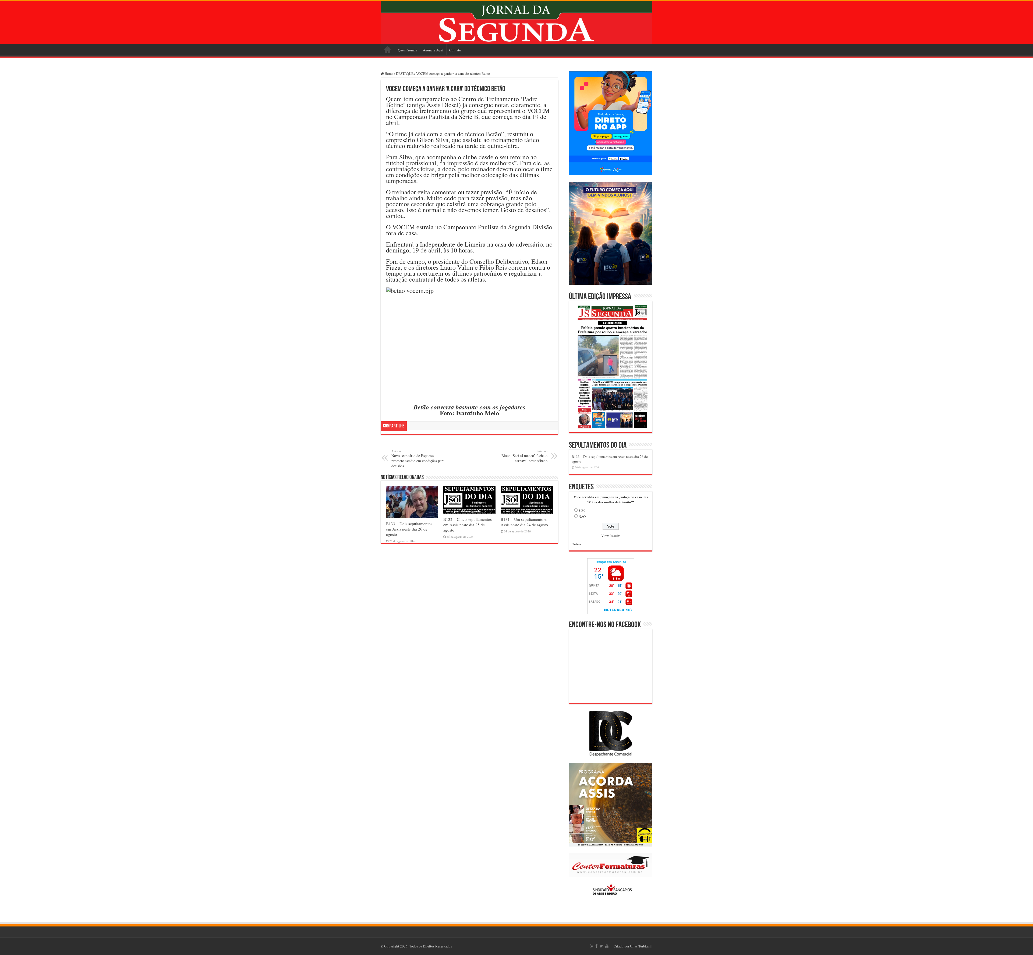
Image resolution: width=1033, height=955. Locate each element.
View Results (610, 535)
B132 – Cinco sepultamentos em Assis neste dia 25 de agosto (467, 525)
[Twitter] (601, 946)
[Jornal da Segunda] (516, 22)
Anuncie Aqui (433, 50)
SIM (582, 510)
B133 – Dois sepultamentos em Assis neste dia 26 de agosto (409, 529)
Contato (455, 50)
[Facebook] (596, 946)
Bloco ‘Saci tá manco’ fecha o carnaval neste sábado (524, 456)
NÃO (582, 516)
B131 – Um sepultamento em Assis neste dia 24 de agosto (525, 522)
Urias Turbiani (640, 946)
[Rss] (592, 946)
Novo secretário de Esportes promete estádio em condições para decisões (417, 458)
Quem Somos (407, 50)
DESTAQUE (404, 73)
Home (388, 49)
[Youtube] (607, 946)
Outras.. (577, 544)
